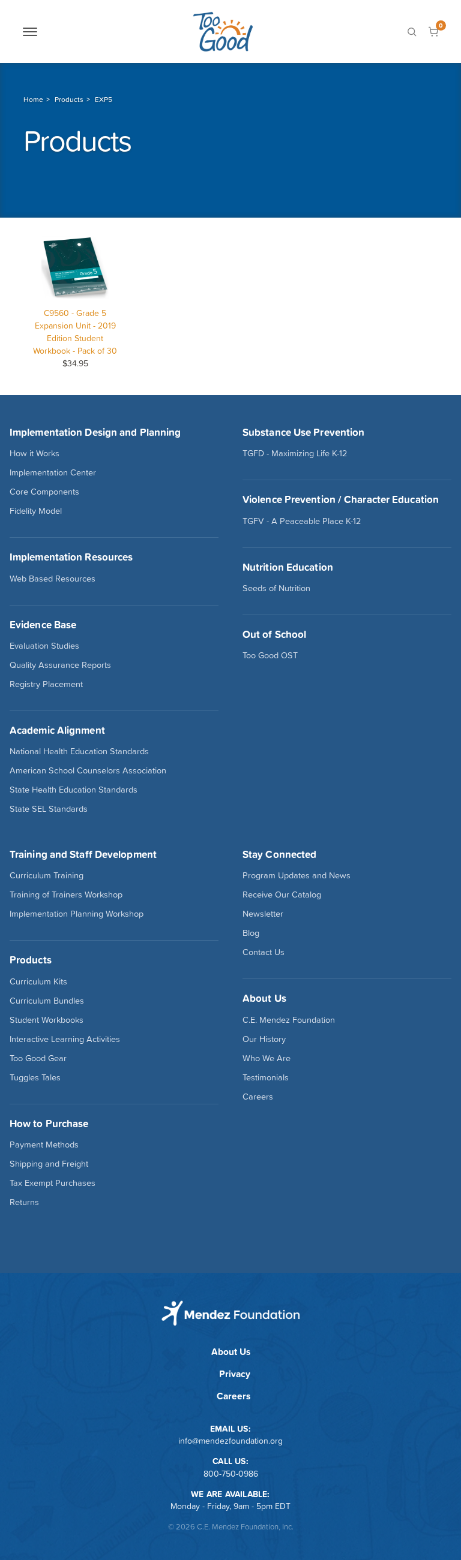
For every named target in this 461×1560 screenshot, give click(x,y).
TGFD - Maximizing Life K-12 (295, 453)
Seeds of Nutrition (276, 588)
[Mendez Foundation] (223, 31)
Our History (264, 1039)
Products (69, 99)
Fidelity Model (36, 510)
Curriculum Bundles (47, 1000)
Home (33, 99)
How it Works (34, 453)
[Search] (412, 32)
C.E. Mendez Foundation (289, 1019)
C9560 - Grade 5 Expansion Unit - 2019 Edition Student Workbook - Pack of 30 (75, 332)
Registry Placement (46, 684)
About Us (230, 1352)
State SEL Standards (49, 808)
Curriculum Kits (38, 981)
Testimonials (266, 1077)
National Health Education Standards (79, 751)
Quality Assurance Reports (60, 664)
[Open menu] (30, 32)
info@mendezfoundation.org (230, 1441)
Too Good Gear (38, 1058)
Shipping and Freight (49, 1163)
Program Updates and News (297, 875)
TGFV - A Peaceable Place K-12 (302, 521)
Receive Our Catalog (282, 894)
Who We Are (267, 1058)
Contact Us (264, 952)
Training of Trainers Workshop (66, 894)
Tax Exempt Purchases (52, 1182)
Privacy (234, 1374)
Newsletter (263, 913)
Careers (258, 1096)
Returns (24, 1202)
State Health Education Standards (73, 789)
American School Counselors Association (88, 770)
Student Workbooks (46, 1019)
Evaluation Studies (44, 645)
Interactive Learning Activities (65, 1039)
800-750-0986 (230, 1474)
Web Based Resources (52, 578)
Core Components (44, 491)
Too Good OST (270, 655)
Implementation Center (53, 472)
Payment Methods (44, 1144)
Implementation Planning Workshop (76, 913)
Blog (251, 932)
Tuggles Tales (35, 1077)
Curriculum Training (46, 875)
